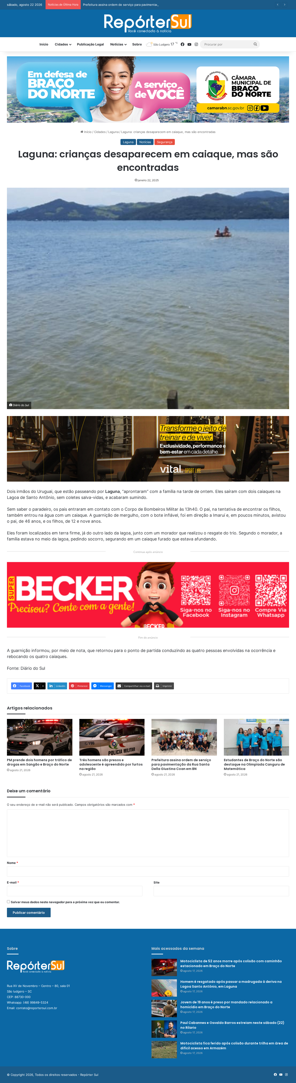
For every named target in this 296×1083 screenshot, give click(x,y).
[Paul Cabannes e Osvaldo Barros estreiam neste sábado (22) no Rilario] (164, 1029)
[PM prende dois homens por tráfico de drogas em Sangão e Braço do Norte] (39, 737)
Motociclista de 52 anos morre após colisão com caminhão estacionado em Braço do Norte (231, 963)
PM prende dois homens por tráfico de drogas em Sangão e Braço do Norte (39, 762)
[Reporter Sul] (148, 23)
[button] (148, 89)
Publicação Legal (90, 44)
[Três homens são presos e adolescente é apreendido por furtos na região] (112, 737)
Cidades (61, 44)
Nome (12, 863)
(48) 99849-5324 (35, 1002)
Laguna (113, 132)
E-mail (13, 882)
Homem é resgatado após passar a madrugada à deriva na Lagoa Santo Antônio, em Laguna (231, 984)
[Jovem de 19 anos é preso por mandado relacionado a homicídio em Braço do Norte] (164, 1008)
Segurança (164, 142)
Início (44, 44)
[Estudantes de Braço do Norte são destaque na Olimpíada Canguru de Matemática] (256, 737)
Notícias (116, 44)
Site (157, 882)
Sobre (137, 44)
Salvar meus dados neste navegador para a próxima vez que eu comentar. (65, 902)
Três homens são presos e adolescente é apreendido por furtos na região (111, 764)
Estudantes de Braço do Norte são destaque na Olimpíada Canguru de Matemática (254, 764)
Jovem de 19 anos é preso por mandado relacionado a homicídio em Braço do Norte (226, 1004)
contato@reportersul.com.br (36, 1008)
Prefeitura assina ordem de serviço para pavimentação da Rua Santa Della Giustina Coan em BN (151, 4)
